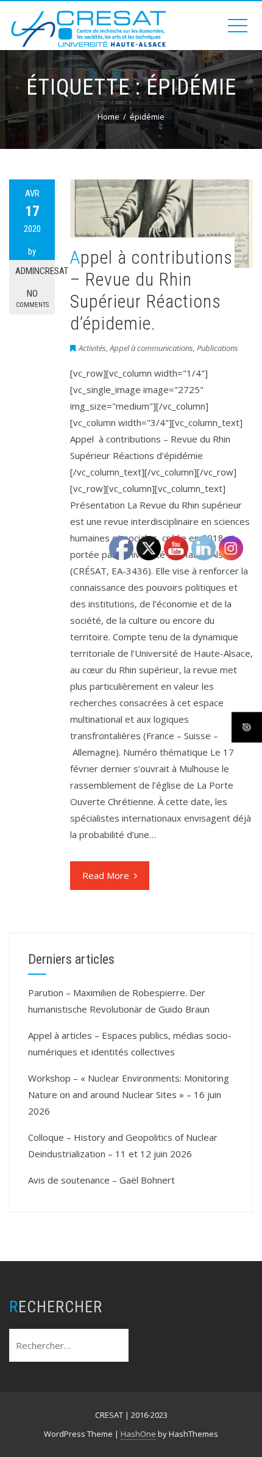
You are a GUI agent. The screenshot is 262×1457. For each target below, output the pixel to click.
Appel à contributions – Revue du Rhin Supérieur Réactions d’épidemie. (151, 290)
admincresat (35, 271)
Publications (217, 347)
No (32, 298)
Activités (92, 347)
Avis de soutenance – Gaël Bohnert (101, 1180)
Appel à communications (151, 347)
